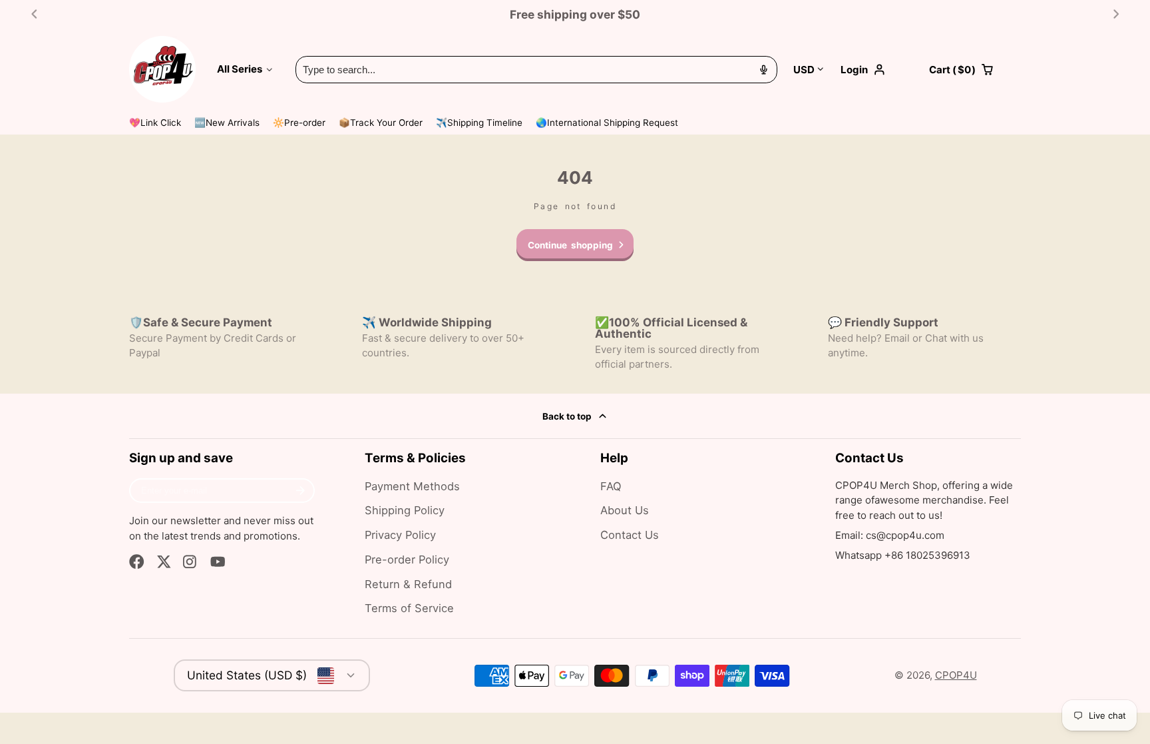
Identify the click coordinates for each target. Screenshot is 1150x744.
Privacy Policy (400, 535)
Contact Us (629, 535)
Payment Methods (412, 486)
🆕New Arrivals (227, 122)
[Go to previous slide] (34, 14)
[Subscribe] (300, 491)
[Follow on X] (164, 561)
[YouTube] (218, 561)
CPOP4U (956, 675)
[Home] (162, 69)
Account (877, 69)
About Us (624, 510)
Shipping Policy (405, 510)
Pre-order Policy (407, 559)
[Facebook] (136, 561)
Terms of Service (409, 608)
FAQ (611, 486)
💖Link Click (155, 122)
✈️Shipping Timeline (479, 122)
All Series (239, 69)
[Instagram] (190, 561)
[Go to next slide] (1116, 14)
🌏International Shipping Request (607, 122)
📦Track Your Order (381, 122)
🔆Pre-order (299, 122)
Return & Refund (408, 584)
